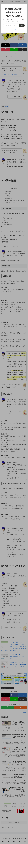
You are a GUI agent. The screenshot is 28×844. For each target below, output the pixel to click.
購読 (22, 25)
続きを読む (14, 29)
